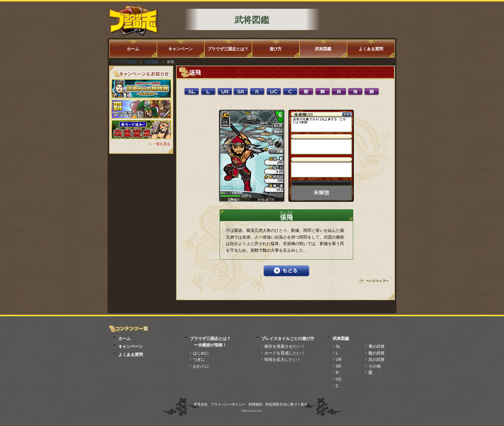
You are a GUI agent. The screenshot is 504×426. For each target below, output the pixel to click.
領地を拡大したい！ (282, 359)
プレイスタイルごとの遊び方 (287, 338)
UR (339, 359)
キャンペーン (180, 48)
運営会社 (201, 404)
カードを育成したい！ (284, 353)
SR (338, 366)
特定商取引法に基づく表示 (286, 404)
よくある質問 (371, 48)
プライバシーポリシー (228, 404)
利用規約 (255, 404)
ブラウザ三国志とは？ (228, 48)
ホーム (133, 48)
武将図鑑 (323, 48)
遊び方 (276, 48)
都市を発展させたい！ (284, 346)
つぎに (199, 359)
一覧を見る (161, 144)
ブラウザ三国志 (124, 62)
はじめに (201, 353)
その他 (374, 366)
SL (338, 346)
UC (339, 379)
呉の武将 (376, 359)
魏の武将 (376, 353)
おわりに (201, 366)
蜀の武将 (376, 346)
